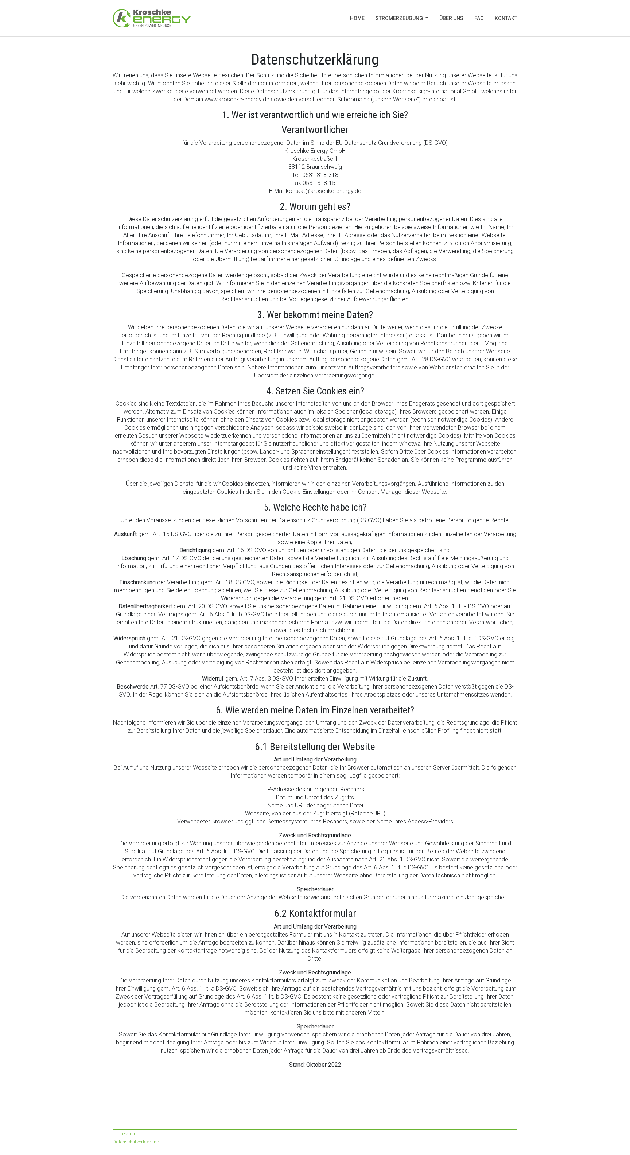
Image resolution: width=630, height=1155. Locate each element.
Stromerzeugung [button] (400, 18)
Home (360, 18)
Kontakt (506, 18)
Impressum (124, 1133)
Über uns (451, 18)
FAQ (479, 18)
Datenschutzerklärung (136, 1141)
